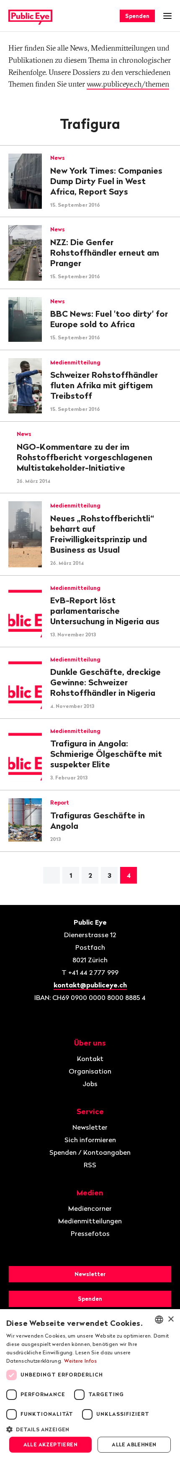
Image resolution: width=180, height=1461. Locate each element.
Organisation (90, 1071)
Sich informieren (90, 1139)
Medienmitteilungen (90, 1221)
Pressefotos (90, 1233)
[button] (90, 1428)
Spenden (137, 16)
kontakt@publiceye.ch (90, 985)
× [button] (170, 1319)
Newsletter (90, 1127)
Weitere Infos (80, 1361)
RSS (90, 1165)
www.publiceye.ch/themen (128, 84)
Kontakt (90, 1058)
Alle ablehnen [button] (134, 1444)
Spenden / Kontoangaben (90, 1152)
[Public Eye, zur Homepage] (30, 16)
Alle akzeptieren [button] (50, 1444)
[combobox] (159, 1319)
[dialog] (90, 1385)
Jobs (90, 1083)
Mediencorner (90, 1208)
